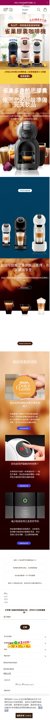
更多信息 (8, 710)
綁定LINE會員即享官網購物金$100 (25, 560)
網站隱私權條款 (8, 669)
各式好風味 (8, 636)
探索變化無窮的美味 (25, 343)
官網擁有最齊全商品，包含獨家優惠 (25, 568)
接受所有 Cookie (23, 715)
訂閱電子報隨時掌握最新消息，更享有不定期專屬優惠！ (25, 611)
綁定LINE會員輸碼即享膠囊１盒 (25, 2)
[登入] (5, 9)
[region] (24, 707)
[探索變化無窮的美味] (25, 307)
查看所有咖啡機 (25, 190)
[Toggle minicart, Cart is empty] (45, 9)
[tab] (20, 79)
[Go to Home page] (26, 9)
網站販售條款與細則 (10, 662)
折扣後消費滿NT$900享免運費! (25, 575)
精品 (5, 649)
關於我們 (7, 655)
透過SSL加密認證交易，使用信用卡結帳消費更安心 (25, 583)
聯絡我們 (7, 690)
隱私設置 (7, 673)
